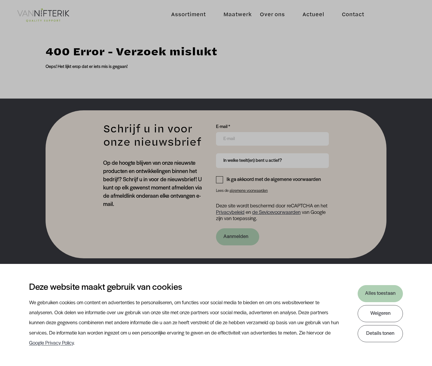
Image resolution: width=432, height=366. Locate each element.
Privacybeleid (230, 212)
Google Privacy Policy (51, 343)
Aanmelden (235, 236)
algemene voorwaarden (249, 191)
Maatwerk (237, 15)
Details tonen (380, 333)
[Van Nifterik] (43, 15)
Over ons (272, 15)
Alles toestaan (380, 293)
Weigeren (380, 313)
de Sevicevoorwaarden (276, 212)
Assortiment (188, 15)
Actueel (313, 15)
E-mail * (223, 126)
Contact (353, 15)
